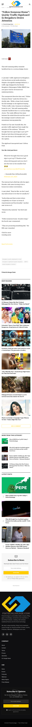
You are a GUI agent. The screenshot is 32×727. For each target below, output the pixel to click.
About (3, 645)
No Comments (6, 26)
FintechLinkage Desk (8, 24)
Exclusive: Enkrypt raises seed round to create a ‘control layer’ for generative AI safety (16, 349)
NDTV (26, 261)
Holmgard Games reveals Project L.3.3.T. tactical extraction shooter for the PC (14, 395)
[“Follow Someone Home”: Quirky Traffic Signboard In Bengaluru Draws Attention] (16, 38)
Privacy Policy (15, 578)
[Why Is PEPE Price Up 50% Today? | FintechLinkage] (5, 441)
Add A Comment (16, 426)
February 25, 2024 (10, 177)
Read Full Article (7, 244)
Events (3, 671)
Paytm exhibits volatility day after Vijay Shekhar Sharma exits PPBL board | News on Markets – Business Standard (19, 457)
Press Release (5, 682)
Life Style (17, 24)
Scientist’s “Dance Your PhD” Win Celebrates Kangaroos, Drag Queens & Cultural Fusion (15, 326)
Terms (3, 650)
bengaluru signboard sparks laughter (12, 261)
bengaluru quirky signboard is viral (11, 259)
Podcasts (4, 674)
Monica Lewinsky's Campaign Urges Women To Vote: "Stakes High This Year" (15, 418)
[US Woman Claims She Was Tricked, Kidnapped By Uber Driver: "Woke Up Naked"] (16, 292)
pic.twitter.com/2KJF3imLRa (14, 169)
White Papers (5, 679)
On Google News (6, 658)
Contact (4, 648)
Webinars (4, 677)
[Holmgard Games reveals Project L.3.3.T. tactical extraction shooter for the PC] (16, 384)
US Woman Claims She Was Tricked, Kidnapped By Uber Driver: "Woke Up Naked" (16, 303)
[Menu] (3, 4)
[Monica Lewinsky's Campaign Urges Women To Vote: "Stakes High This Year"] (16, 408)
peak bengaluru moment (9, 264)
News (3, 669)
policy (24, 710)
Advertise (4, 655)
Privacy (4, 653)
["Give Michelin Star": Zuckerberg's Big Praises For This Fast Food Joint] (16, 361)
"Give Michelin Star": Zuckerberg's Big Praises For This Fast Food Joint (16, 372)
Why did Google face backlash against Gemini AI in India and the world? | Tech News (19, 449)
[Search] (29, 4)
